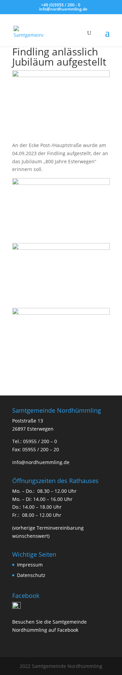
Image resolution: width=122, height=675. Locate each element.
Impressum (30, 564)
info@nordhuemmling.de (40, 462)
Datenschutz (31, 575)
